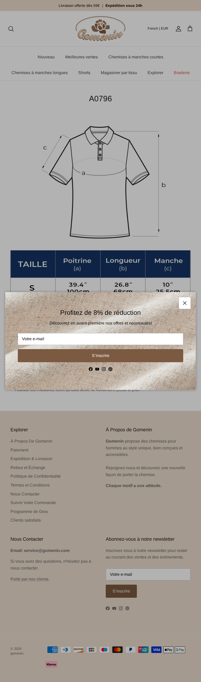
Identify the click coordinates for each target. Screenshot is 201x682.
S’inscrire (100, 355)
